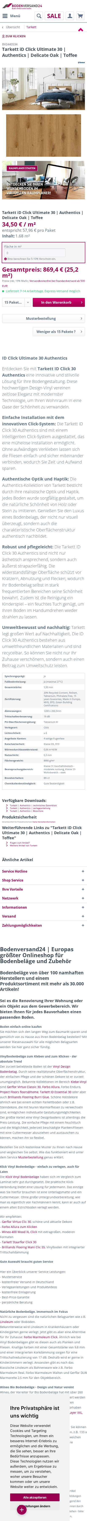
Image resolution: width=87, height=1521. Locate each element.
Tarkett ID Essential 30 (55, 1092)
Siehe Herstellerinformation (44, 822)
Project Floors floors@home (19, 1092)
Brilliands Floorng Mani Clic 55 (23, 1247)
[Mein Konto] (70, 16)
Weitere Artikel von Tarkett (23, 845)
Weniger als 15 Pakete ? (56, 331)
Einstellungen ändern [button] (34, 1506)
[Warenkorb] (80, 16)
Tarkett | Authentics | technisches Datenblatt (33, 805)
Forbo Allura (51, 1087)
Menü (15, 15)
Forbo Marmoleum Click (40, 1337)
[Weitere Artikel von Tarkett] (81, 62)
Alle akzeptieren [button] (34, 1497)
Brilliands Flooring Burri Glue (28, 1097)
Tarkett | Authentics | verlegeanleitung (29, 808)
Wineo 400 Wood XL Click (19, 1232)
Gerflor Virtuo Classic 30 (24, 1087)
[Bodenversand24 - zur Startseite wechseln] (22, 6)
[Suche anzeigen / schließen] (38, 16)
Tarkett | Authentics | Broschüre (26, 811)
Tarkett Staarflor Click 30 (19, 1242)
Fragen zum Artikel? (19, 842)
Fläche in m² (13, 246)
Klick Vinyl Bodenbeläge (22, 1177)
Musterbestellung (41, 318)
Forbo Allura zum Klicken (19, 1227)
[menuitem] (11, 16)
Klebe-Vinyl (79, 1082)
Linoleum (6, 1322)
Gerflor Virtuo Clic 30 (16, 1222)
